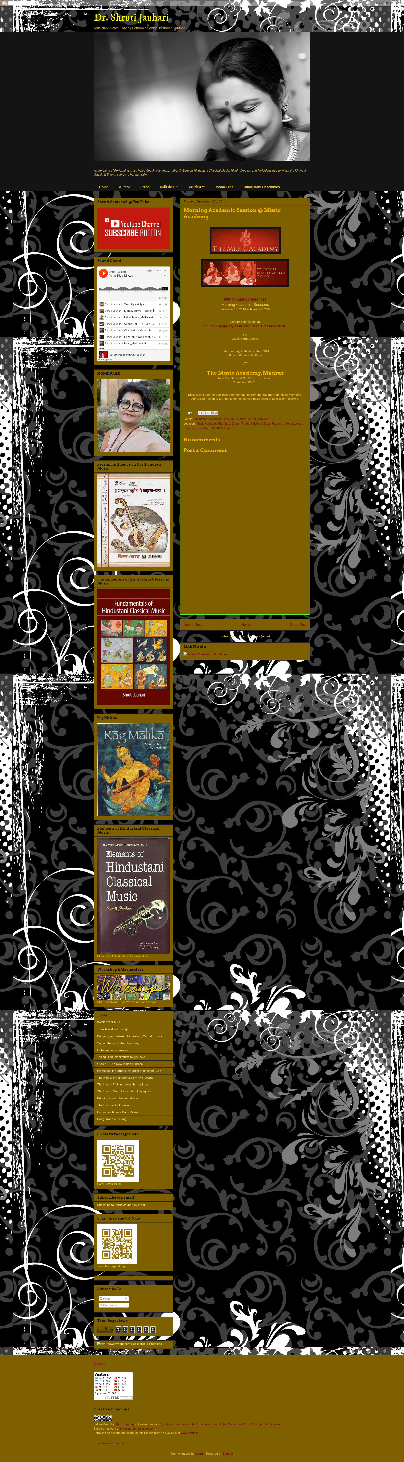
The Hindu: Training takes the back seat (123, 1084)
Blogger (228, 1453)
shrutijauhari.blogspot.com (137, 1428)
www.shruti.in (189, 1432)
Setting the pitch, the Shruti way (118, 1043)
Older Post (298, 625)
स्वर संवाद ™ (197, 187)
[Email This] (200, 413)
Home (104, 187)
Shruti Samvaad (258, 419)
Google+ (99, 1363)
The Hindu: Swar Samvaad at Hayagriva (124, 1091)
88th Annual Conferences (245, 299)
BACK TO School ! (109, 1022)
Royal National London (109, 1443)
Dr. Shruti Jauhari (131, 17)
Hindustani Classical (207, 419)
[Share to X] (208, 413)
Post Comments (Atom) (254, 636)
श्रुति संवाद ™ (169, 187)
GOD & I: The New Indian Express (120, 1063)
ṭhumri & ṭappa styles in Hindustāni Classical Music (245, 326)
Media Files (224, 187)
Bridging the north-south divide (117, 1098)
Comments (110, 1305)
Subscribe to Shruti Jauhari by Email (121, 1204)
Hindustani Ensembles (262, 187)
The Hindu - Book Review (114, 1105)
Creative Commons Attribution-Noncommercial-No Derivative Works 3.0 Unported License (220, 1424)
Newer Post (192, 625)
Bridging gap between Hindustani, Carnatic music (130, 1036)
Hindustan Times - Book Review (118, 1112)
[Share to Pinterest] (216, 413)
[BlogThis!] (204, 413)
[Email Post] (189, 412)
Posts (106, 1298)
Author (124, 187)
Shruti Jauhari (124, 1424)
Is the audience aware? (112, 1050)
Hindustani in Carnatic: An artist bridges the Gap (129, 1070)
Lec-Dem (228, 419)
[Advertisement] (245, 581)
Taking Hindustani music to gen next (121, 1057)
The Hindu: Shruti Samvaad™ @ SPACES (125, 1077)
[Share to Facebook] (212, 413)
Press (145, 187)
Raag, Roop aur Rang (111, 1119)
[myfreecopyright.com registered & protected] (129, 1343)
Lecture (241, 419)
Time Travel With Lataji (112, 1029)
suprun (200, 1453)
